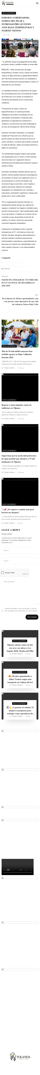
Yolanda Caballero (9, 368)
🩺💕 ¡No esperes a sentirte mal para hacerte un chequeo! (18, 511)
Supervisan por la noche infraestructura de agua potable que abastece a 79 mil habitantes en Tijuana (19, 458)
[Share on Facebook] (4, 264)
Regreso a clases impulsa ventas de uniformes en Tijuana (16, 406)
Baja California (9, 13)
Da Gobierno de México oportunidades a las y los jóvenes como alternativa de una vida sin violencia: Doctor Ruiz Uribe (20, 301)
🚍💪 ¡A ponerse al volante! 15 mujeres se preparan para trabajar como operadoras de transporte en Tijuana (20, 710)
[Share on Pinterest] (17, 264)
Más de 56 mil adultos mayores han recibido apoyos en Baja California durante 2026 (17, 354)
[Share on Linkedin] (23, 264)
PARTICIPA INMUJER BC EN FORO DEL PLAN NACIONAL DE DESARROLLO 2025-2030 (20, 282)
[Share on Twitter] (10, 264)
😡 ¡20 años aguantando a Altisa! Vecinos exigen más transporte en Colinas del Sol (20, 679)
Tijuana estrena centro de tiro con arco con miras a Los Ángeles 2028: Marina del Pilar (20, 647)
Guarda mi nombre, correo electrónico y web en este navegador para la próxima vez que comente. (21, 610)
